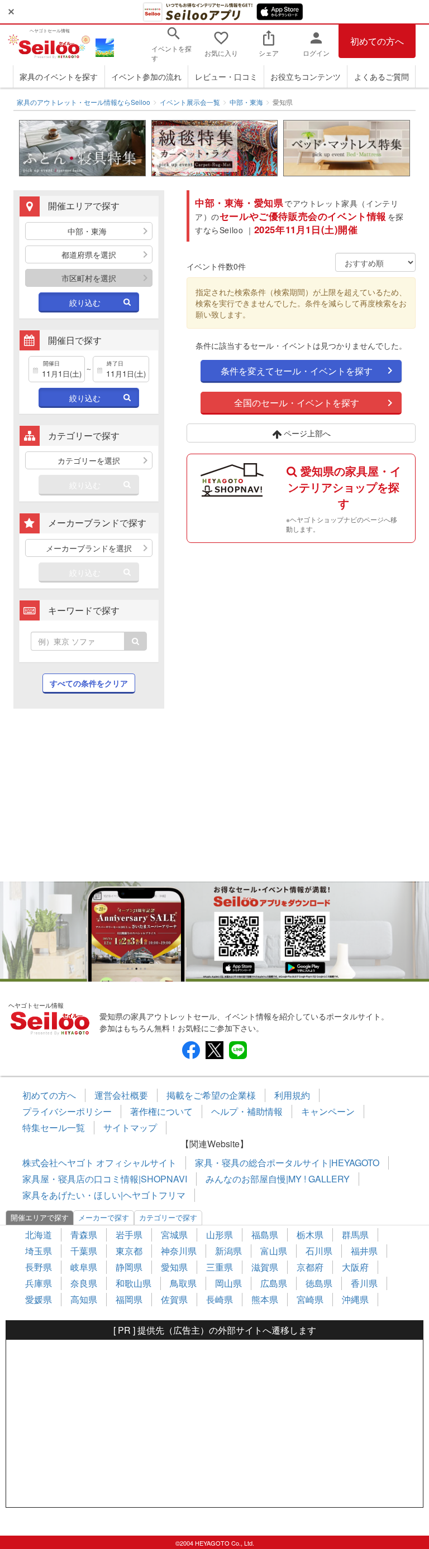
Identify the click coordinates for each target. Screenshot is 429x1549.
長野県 (38, 1267)
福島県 (264, 1234)
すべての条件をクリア (89, 683)
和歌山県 (133, 1283)
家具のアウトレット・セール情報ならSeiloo (83, 102)
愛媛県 (38, 1299)
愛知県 (174, 1267)
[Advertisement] (88, 800)
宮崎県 (310, 1299)
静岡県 (129, 1267)
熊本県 (264, 1299)
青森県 (83, 1234)
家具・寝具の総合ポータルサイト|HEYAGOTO (287, 1162)
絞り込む (85, 302)
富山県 (273, 1250)
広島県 (273, 1283)
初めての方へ (377, 41)
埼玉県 (38, 1250)
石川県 (319, 1250)
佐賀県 (174, 1299)
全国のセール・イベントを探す (296, 402)
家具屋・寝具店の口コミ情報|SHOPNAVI (104, 1178)
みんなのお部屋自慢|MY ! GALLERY (278, 1178)
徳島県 (319, 1283)
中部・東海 (246, 102)
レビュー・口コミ (226, 76)
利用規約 (292, 1095)
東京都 (129, 1250)
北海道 (38, 1234)
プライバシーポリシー (67, 1111)
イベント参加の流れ (146, 76)
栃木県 (310, 1234)
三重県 (219, 1267)
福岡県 (129, 1299)
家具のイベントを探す (59, 76)
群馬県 (355, 1234)
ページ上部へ (306, 433)
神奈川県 (179, 1250)
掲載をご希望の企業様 (211, 1095)
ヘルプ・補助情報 (247, 1111)
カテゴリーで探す (168, 1217)
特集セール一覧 (53, 1127)
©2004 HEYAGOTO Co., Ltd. (214, 1542)
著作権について (161, 1111)
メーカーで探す (103, 1217)
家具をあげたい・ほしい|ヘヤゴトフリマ (103, 1195)
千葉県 (83, 1250)
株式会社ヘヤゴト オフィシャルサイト (99, 1162)
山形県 (219, 1234)
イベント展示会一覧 (190, 102)
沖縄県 (355, 1299)
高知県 (83, 1299)
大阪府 (355, 1267)
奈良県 (83, 1283)
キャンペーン (328, 1111)
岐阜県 (83, 1267)
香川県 (364, 1283)
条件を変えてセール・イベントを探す (297, 370)
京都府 (310, 1267)
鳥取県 (183, 1283)
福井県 (364, 1250)
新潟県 (228, 1250)
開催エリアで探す (40, 1217)
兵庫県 (38, 1283)
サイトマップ (130, 1127)
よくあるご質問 (381, 76)
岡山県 (228, 1283)
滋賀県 (264, 1267)
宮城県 (174, 1234)
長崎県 (219, 1299)
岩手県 (129, 1234)
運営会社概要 (121, 1095)
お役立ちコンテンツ (305, 76)
